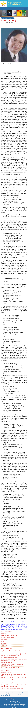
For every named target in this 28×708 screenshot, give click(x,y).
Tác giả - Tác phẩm (10, 692)
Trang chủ (3, 692)
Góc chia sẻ (3, 695)
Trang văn (17, 692)
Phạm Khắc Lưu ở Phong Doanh (9, 635)
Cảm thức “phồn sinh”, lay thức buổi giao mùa (12, 688)
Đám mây (3, 633)
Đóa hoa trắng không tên (7, 683)
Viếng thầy (4, 645)
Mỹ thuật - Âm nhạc (21, 694)
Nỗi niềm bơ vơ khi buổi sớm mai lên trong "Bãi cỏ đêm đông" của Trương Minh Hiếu (13, 678)
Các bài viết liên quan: (6, 631)
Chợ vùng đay (4, 643)
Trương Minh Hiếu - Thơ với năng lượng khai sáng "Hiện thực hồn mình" (13, 675)
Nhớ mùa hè (4, 641)
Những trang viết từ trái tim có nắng (9, 657)
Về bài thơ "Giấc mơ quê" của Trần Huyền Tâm (12, 681)
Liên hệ (8, 695)
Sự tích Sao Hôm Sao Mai (7, 637)
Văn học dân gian (4, 694)
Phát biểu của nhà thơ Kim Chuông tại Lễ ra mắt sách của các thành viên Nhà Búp (14, 660)
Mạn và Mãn (4, 639)
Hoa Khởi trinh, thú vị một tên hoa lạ (10, 667)
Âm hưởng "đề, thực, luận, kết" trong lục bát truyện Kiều (13, 651)
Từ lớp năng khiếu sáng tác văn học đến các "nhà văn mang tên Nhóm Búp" (13, 665)
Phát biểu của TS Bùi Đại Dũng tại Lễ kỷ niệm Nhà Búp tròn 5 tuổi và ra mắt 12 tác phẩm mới (13, 654)
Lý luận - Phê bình (13, 694)
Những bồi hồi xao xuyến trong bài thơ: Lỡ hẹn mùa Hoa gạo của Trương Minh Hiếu (13, 685)
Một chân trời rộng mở (6, 662)
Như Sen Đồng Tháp (6, 672)
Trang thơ (22, 692)
